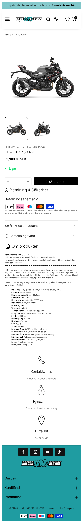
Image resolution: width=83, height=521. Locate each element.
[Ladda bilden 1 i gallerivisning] (16, 128)
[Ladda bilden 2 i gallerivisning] (41, 128)
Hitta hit (41, 431)
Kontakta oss (41, 371)
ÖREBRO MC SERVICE (32, 508)
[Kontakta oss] (56, 19)
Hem (7, 34)
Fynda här (41, 401)
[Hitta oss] (67, 19)
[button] (7, 19)
